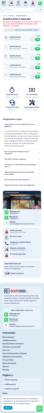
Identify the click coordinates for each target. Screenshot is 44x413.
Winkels (5, 366)
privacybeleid (25, 403)
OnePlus (11, 16)
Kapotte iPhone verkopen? (13, 344)
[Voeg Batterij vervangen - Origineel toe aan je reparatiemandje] (37, 49)
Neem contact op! (17, 273)
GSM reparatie (10, 384)
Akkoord (8, 408)
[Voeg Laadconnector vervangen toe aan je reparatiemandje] (37, 67)
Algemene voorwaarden (12, 357)
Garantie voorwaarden (11, 347)
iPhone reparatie (11, 380)
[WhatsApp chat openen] (39, 408)
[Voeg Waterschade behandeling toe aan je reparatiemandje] (37, 77)
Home (5, 16)
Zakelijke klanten (9, 340)
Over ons (6, 350)
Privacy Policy (8, 360)
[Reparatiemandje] (41, 10)
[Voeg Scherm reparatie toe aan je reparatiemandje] (37, 39)
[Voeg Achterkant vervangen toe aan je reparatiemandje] (37, 58)
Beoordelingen (8, 337)
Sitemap (5, 370)
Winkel (4, 393)
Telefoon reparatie (12, 389)
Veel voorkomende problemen (14, 353)
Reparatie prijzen (9, 363)
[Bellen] (40, 3)
